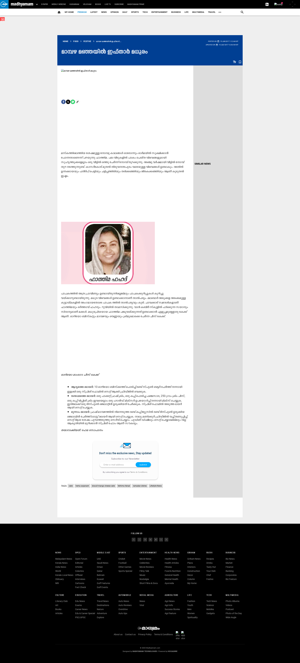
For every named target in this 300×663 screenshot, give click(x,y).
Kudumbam (74, 4)
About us (118, 634)
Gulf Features (103, 583)
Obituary (59, 579)
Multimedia (198, 12)
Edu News (80, 601)
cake (71, 486)
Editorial (79, 563)
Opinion (114, 12)
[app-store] (183, 635)
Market (229, 563)
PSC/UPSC (80, 617)
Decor (190, 575)
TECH (145, 12)
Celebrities (145, 563)
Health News (172, 553)
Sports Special (125, 571)
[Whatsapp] (72, 101)
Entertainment (159, 12)
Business (176, 12)
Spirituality (192, 617)
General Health (172, 575)
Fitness (168, 567)
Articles (78, 567)
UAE (99, 559)
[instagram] (145, 539)
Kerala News (61, 563)
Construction (193, 571)
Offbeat (79, 575)
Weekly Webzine (59, 4)
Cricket (121, 559)
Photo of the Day (234, 613)
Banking (230, 571)
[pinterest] (166, 539)
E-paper (44, 4)
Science (210, 605)
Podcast (230, 609)
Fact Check (80, 587)
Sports (135, 12)
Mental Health (171, 579)
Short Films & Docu (149, 583)
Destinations (103, 605)
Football (122, 563)
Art (56, 605)
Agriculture (171, 595)
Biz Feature (231, 579)
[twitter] (139, 539)
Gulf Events (102, 587)
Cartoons (79, 583)
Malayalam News (63, 559)
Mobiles (210, 609)
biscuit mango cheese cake (103, 486)
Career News (81, 609)
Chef (208, 575)
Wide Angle (231, 617)
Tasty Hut (211, 567)
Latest (94, 12)
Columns (79, 571)
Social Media (147, 595)
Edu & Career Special (85, 613)
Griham (191, 553)
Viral (142, 605)
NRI (57, 583)
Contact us (130, 634)
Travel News (103, 601)
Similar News (203, 163)
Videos (229, 605)
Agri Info (169, 605)
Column (191, 579)
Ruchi (209, 553)
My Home (69, 12)
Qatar (99, 571)
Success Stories (172, 609)
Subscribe (119, 4)
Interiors (191, 567)
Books (98, 4)
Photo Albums (232, 601)
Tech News (211, 601)
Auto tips (122, 613)
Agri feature (170, 613)
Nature (100, 609)
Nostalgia (144, 579)
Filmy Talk (144, 571)
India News (60, 567)
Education (81, 595)
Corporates (231, 575)
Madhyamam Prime (135, 4)
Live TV (108, 4)
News (104, 12)
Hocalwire (172, 651)
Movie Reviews (147, 567)
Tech (209, 595)
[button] (4, 4)
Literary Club (61, 601)
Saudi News (102, 563)
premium (82, 12)
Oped (77, 553)
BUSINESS (230, 553)
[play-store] (178, 635)
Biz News (230, 559)
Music (142, 575)
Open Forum (81, 559)
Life (186, 12)
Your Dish (211, 571)
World (58, 571)
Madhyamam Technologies (144, 651)
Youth (190, 605)
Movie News (145, 559)
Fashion (191, 601)
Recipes (210, 559)
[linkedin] (150, 539)
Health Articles (172, 563)
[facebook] (63, 101)
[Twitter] (68, 101)
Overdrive (123, 609)
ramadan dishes (140, 486)
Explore (100, 617)
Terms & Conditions (138, 472)
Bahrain (101, 575)
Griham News (193, 559)
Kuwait (100, 579)
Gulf (124, 12)
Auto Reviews (125, 605)
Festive (209, 579)
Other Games (124, 567)
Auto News (123, 601)
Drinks (209, 563)
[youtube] (155, 539)
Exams (78, 605)
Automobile (124, 595)
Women (191, 613)
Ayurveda (169, 583)
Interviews (80, 579)
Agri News (170, 601)
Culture (59, 595)
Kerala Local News (64, 575)
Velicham (87, 4)
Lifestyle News (156, 486)
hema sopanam (82, 486)
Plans (190, 563)
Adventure (102, 613)
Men (189, 609)
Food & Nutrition (173, 571)
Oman (100, 567)
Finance (229, 567)
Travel (211, 12)
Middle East (103, 553)
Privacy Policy (145, 634)
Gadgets (210, 613)
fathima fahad (124, 486)
